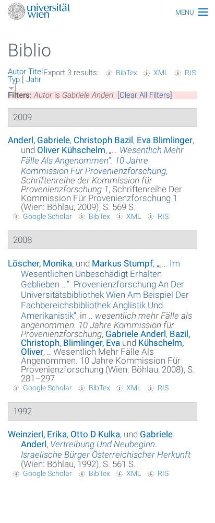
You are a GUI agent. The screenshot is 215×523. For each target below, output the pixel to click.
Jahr (33, 79)
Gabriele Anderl (135, 334)
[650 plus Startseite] (107, 12)
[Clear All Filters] (144, 95)
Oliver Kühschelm (71, 150)
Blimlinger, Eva (91, 343)
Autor (17, 71)
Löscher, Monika (40, 263)
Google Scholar (47, 216)
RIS (190, 72)
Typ (14, 79)
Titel (35, 71)
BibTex (126, 72)
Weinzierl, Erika (37, 434)
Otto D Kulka (95, 434)
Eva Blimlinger (165, 140)
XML (160, 72)
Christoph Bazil (103, 140)
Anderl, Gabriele (39, 140)
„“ (105, 289)
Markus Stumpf (122, 263)
